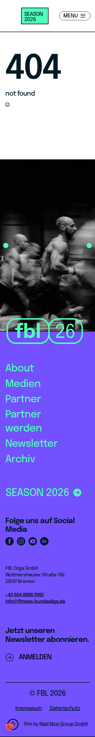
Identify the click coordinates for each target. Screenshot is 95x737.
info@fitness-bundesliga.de (35, 601)
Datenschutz (65, 708)
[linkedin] (44, 541)
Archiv (20, 459)
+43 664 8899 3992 (24, 595)
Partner (23, 399)
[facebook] (9, 541)
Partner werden (23, 422)
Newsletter (31, 444)
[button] (5, 245)
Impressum (28, 708)
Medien (23, 384)
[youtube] (32, 541)
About (19, 368)
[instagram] (21, 541)
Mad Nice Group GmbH (63, 724)
